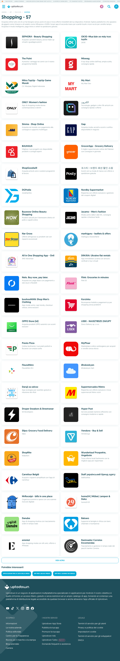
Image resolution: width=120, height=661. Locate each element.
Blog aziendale (12, 644)
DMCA (81, 640)
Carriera (9, 648)
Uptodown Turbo (53, 640)
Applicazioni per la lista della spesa (16, 574)
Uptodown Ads (49, 635)
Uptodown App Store (51, 623)
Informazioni (11, 623)
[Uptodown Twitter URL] (17, 609)
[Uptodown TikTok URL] (12, 609)
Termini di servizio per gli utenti (92, 623)
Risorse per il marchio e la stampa (21, 640)
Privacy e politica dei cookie (90, 627)
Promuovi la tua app (51, 631)
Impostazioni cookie (87, 631)
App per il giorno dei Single (65, 574)
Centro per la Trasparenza (17, 635)
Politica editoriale (13, 631)
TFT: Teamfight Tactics (76, 1)
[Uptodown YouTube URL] (7, 609)
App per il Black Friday (42, 574)
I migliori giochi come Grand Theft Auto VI (38, 1)
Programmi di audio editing (92, 1)
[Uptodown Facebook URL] (32, 609)
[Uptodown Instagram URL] (22, 609)
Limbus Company (19, 1)
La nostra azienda (13, 627)
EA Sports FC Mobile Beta (60, 1)
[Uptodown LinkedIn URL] (27, 609)
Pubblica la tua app (50, 627)
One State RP (8, 1)
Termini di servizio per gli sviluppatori (94, 636)
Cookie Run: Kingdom (109, 1)
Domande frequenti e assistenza (56, 644)
